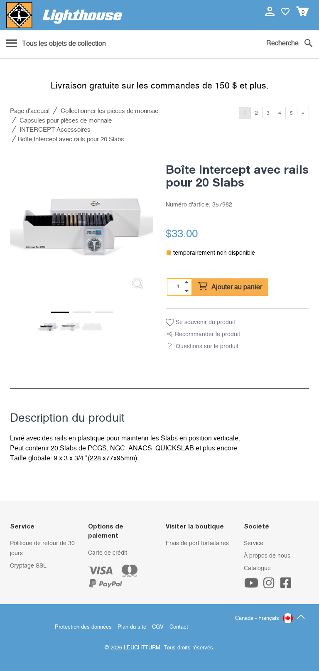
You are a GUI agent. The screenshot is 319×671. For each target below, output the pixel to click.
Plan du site (132, 627)
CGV (158, 627)
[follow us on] (252, 586)
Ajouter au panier (236, 287)
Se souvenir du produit (204, 322)
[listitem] (81, 224)
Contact (178, 627)
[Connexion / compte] (271, 11)
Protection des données (83, 627)
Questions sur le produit (207, 346)
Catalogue (257, 568)
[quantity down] (186, 291)
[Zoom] (137, 283)
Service (253, 543)
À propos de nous (267, 556)
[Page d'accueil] (64, 15)
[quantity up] (186, 282)
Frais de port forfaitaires (197, 543)
